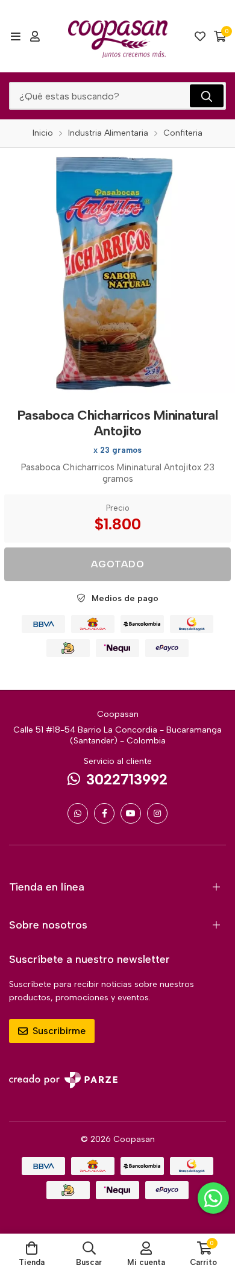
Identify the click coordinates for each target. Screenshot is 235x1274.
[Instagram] (157, 813)
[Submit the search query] (207, 95)
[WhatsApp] (77, 813)
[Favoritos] (200, 36)
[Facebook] (104, 813)
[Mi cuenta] (35, 36)
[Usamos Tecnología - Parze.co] (63, 1080)
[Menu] (15, 36)
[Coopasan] (118, 36)
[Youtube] (131, 813)
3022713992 (127, 779)
